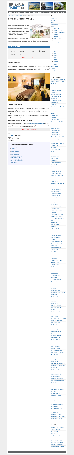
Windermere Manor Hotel (56, 406)
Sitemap (33, 452)
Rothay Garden (54, 256)
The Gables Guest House (56, 320)
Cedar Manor (54, 113)
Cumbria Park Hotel (55, 132)
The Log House (54, 357)
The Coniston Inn (54, 303)
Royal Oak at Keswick (55, 262)
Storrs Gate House (55, 284)
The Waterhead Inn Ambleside (57, 389)
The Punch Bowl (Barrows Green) (58, 365)
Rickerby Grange (54, 249)
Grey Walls (53, 167)
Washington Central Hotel (56, 400)
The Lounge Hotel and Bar (16, 156)
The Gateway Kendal (55, 322)
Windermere (56, 61)
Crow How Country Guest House (58, 121)
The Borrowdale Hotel (55, 299)
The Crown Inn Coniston (56, 305)
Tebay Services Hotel (15, 157)
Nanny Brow (53, 226)
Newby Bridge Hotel (55, 233)
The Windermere (54, 391)
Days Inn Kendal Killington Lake (57, 136)
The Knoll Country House (56, 350)
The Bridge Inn (54, 301)
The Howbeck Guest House (56, 339)
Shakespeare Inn (54, 273)
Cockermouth (56, 42)
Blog (62, 12)
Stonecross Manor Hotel (56, 279)
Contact (37, 452)
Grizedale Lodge (54, 169)
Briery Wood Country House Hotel (58, 106)
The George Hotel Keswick (56, 327)
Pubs (25, 12)
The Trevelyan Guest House (57, 385)
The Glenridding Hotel (55, 329)
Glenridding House (15, 162)
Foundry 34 (13, 148)
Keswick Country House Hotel (57, 189)
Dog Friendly (56, 28)
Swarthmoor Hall (54, 286)
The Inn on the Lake (15, 151)
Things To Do (54, 20)
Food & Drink (54, 64)
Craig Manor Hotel (55, 119)
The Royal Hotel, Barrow (56, 369)
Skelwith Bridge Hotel (55, 275)
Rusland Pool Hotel (55, 264)
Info (44, 12)
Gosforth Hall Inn (54, 160)
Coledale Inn (53, 117)
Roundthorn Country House (17, 159)
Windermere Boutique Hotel (57, 404)
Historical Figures (54, 66)
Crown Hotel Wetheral (55, 128)
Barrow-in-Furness (57, 38)
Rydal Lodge (53, 266)
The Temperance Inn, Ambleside (57, 380)
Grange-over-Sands (57, 47)
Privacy (30, 452)
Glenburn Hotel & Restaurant (57, 154)
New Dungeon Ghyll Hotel (56, 231)
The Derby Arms (54, 309)
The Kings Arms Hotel (55, 348)
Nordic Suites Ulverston (56, 235)
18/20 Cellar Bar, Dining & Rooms (58, 79)
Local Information (54, 70)
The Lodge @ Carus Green (56, 354)
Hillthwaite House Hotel (56, 173)
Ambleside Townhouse (56, 88)
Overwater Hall (54, 239)
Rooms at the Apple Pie (56, 254)
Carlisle (55, 40)
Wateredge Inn (54, 402)
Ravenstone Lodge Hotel (56, 247)
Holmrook (55, 51)
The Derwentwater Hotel (56, 312)
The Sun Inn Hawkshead (56, 374)
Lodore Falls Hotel (55, 208)
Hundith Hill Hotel (54, 181)
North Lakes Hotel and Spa (56, 237)
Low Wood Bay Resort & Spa (57, 214)
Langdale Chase (54, 204)
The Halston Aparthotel (56, 335)
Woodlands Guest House (56, 414)
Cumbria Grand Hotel (55, 130)
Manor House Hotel (55, 224)
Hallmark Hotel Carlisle (56, 171)
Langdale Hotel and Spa (56, 206)
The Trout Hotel (54, 387)
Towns (29, 12)
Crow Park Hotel (54, 124)
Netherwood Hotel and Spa (56, 228)
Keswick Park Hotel (55, 191)
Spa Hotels (55, 34)
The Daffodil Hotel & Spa (56, 307)
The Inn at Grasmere (55, 342)
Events (57, 12)
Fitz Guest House (54, 145)
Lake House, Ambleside (56, 195)
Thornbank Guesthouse (56, 393)
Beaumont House (54, 92)
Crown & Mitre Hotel (55, 126)
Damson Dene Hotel (55, 134)
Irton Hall (53, 187)
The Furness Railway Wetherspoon (58, 318)
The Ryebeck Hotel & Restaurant (58, 372)
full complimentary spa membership (36, 123)
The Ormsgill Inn (54, 361)
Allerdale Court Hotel (55, 83)
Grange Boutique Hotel (56, 162)
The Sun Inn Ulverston (55, 376)
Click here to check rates (29, 57)
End (9, 138)
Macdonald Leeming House (17, 160)
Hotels (53, 26)
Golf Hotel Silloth (54, 158)
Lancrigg (53, 202)
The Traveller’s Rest (55, 382)
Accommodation (17, 12)
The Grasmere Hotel (55, 333)
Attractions (50, 12)
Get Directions (11, 140)
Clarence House (54, 115)
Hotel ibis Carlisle (54, 179)
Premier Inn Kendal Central (56, 241)
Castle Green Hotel (55, 111)
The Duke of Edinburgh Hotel (57, 314)
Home (10, 12)
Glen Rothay (53, 151)
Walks (35, 12)
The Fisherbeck (54, 316)
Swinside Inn (53, 288)
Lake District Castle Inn (56, 193)
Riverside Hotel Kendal (56, 251)
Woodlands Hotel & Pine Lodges (58, 416)
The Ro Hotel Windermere (56, 367)
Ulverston (55, 59)
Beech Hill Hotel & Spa (56, 94)
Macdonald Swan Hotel (56, 222)
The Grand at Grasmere (56, 331)
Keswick (55, 55)
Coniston (55, 45)
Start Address (17, 135)
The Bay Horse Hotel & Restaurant (58, 292)
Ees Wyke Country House (56, 139)
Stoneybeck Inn (14, 150)
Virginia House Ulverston (56, 397)
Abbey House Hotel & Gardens (57, 81)
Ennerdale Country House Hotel (57, 143)
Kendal (54, 53)
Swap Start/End (11, 135)
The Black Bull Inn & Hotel (56, 296)
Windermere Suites (55, 412)
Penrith (54, 57)
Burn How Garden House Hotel (57, 109)
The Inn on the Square (55, 346)
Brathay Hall (53, 104)
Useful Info (53, 68)
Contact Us (53, 73)
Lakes (40, 12)
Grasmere (55, 49)
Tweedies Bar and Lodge (56, 395)
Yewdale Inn (53, 420)
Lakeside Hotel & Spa (55, 197)
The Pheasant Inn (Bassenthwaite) (58, 363)
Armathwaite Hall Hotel (56, 90)
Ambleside (55, 36)
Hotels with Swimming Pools (59, 32)
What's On (53, 22)
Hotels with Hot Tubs (57, 30)
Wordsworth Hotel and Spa (56, 418)
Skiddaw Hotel (54, 277)
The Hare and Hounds (55, 337)
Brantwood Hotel (14, 153)
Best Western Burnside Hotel (57, 100)
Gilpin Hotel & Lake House (56, 149)
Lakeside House (54, 200)
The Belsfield (54, 294)
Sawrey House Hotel (55, 269)
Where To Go (54, 18)
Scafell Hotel (53, 271)
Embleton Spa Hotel (55, 141)
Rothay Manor (54, 258)
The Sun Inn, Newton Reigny (17, 147)
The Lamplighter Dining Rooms (57, 352)
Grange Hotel (54, 164)
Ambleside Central (55, 86)
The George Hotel (15, 154)
